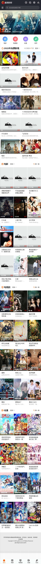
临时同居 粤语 (27, 156)
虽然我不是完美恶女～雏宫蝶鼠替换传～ (19, 439)
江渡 (16, 279)
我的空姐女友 (6, 90)
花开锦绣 (32, 373)
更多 (37, 48)
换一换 (36, 164)
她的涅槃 (32, 314)
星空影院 (6, 537)
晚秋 (3, 156)
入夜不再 (18, 220)
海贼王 (4, 467)
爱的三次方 (33, 402)
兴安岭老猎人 (19, 314)
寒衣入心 (18, 373)
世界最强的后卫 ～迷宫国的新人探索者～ (6, 527)
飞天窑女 (25, 134)
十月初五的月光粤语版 (30, 112)
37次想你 (5, 134)
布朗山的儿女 (33, 279)
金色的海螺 (5, 68)
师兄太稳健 (5, 343)
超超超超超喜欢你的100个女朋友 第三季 (34, 469)
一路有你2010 (27, 90)
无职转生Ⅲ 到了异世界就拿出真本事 (19, 498)
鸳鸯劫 (4, 112)
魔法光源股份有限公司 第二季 (20, 527)
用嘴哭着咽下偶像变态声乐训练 (6, 193)
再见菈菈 (5, 496)
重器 (3, 402)
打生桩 (4, 220)
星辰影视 (7, 2)
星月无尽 (25, 68)
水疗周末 (32, 220)
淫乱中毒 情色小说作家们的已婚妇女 (6, 281)
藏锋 (3, 373)
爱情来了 (18, 402)
